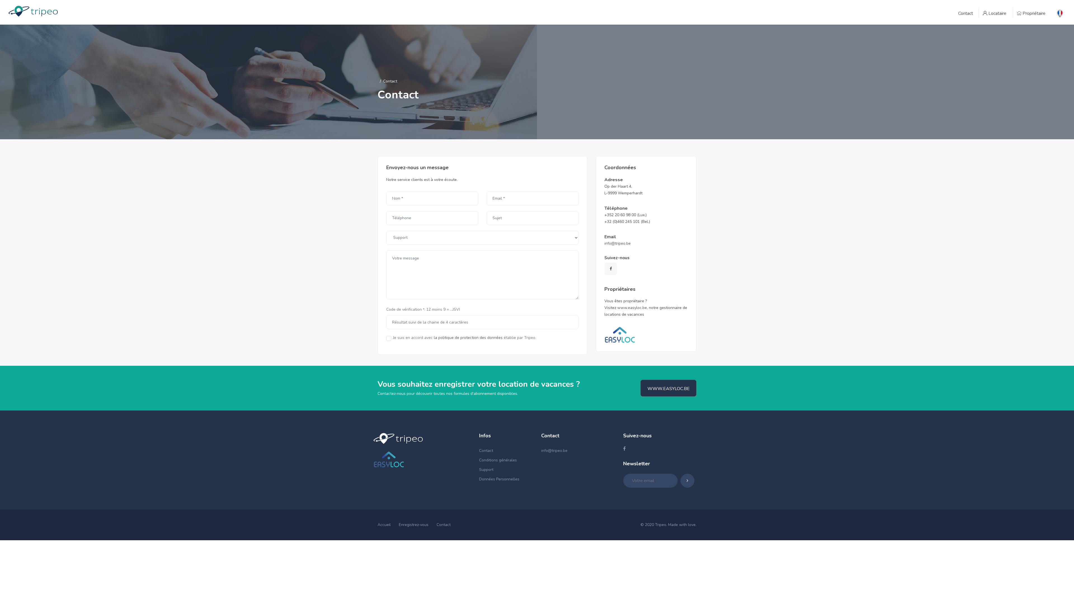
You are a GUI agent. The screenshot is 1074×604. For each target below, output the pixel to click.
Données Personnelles (499, 479)
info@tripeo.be (617, 243)
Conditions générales (498, 460)
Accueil (384, 524)
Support (486, 469)
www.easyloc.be (632, 307)
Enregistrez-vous (413, 524)
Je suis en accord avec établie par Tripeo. (464, 337)
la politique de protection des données (468, 337)
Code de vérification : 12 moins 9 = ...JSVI (423, 309)
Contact (486, 450)
